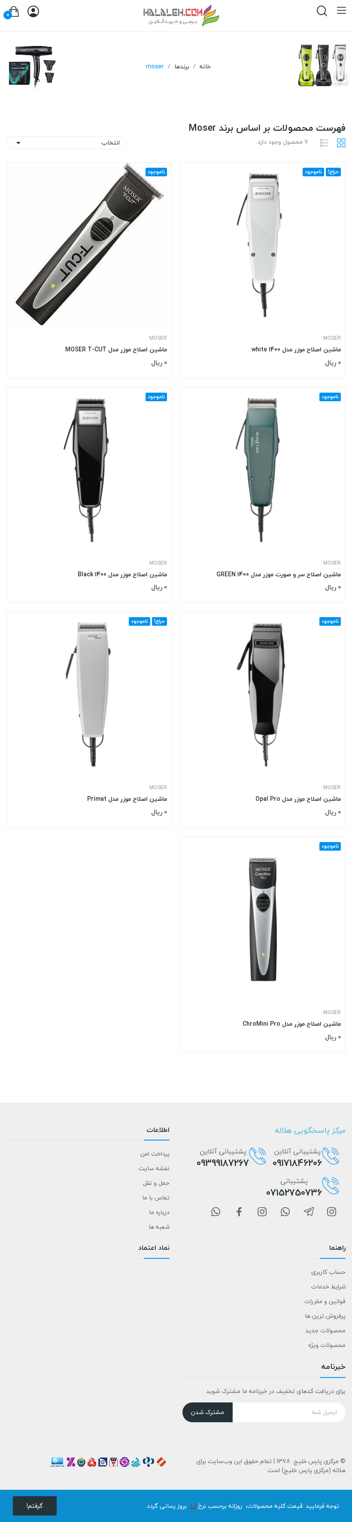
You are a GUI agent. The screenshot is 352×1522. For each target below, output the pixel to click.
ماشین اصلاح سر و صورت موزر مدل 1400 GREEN (278, 574)
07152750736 (294, 1192)
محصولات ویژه (327, 1345)
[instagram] (332, 1212)
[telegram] (308, 1212)
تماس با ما (156, 1197)
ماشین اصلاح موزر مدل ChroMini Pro (292, 1024)
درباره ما (159, 1212)
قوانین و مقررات (325, 1301)
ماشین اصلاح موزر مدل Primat (127, 799)
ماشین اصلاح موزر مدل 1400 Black (122, 574)
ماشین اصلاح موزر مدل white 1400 (296, 349)
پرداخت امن (155, 1153)
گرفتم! (35, 1505)
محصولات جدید (325, 1330)
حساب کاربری (328, 1271)
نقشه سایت (154, 1168)
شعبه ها (159, 1226)
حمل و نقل (156, 1182)
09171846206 (297, 1162)
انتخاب (66, 142)
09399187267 (223, 1162)
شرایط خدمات (328, 1286)
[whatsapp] (285, 1212)
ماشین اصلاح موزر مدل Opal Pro (298, 799)
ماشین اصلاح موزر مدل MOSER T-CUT (116, 349)
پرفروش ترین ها (325, 1315)
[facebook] (239, 1212)
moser (332, 338)
